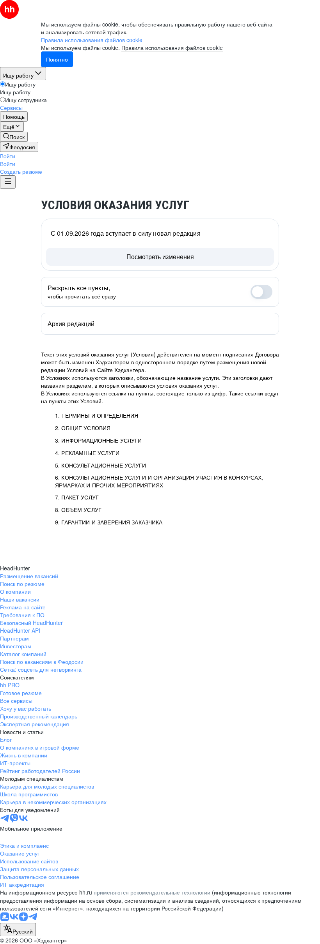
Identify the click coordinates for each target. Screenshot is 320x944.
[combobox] (18, 929)
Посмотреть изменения (160, 256)
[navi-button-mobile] (8, 182)
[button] (7, 156)
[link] (14, 137)
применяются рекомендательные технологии (152, 892)
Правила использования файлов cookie (172, 47)
